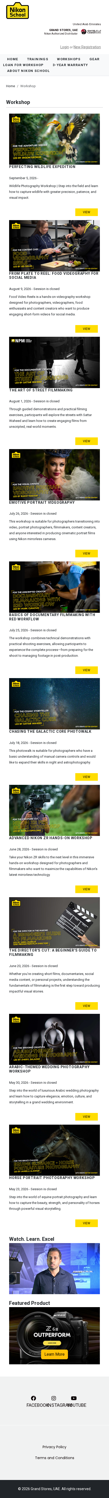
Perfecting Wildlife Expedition (42, 167)
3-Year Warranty (70, 65)
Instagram (54, 1405)
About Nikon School (28, 71)
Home (12, 59)
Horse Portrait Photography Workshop (52, 1178)
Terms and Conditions (54, 1457)
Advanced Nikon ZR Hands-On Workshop (51, 838)
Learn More (54, 1354)
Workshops (69, 59)
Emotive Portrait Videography (42, 502)
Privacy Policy (54, 1446)
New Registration (87, 47)
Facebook (34, 1405)
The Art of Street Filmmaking (40, 390)
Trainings (37, 59)
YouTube (74, 1405)
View (86, 212)
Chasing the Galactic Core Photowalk (50, 731)
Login (64, 47)
